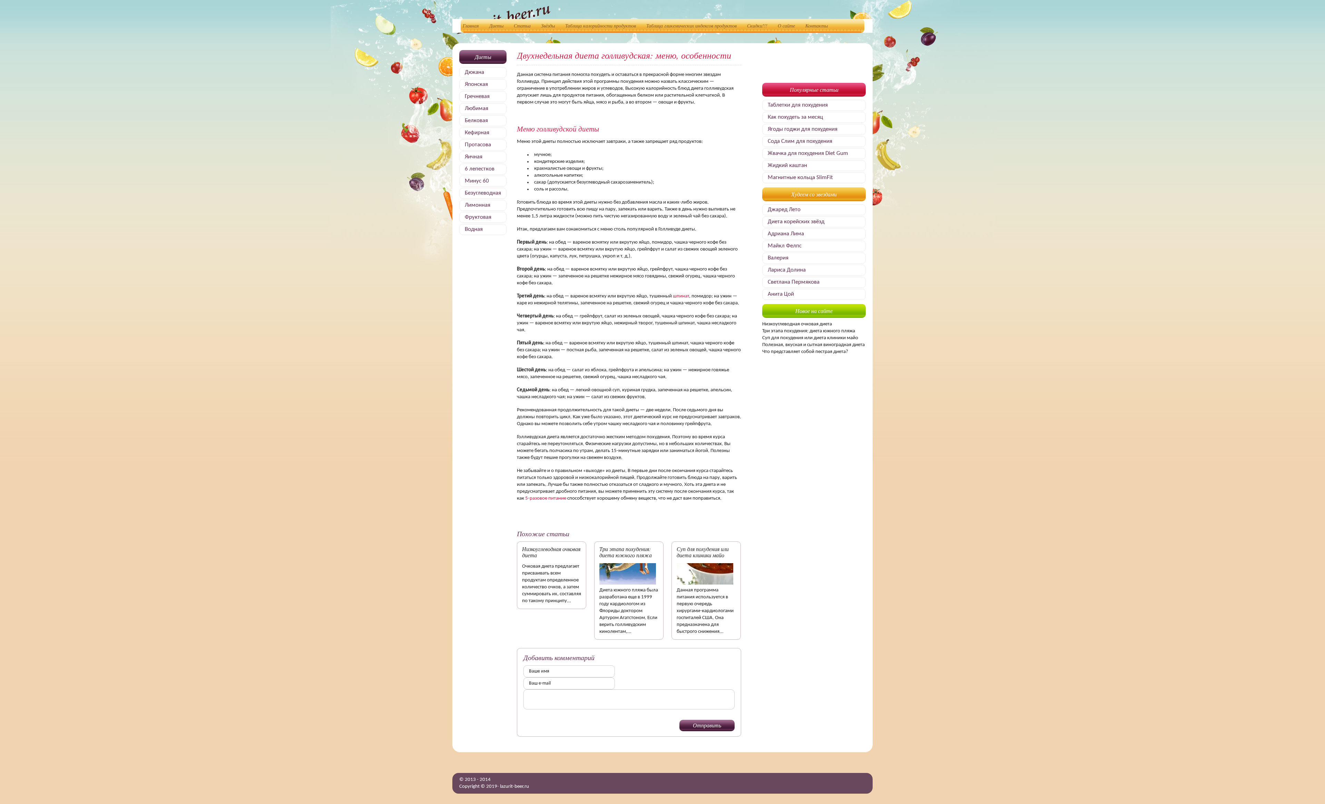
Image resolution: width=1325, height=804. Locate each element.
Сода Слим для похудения (800, 141)
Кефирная (477, 133)
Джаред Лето (784, 210)
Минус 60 (477, 181)
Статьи (522, 25)
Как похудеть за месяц (795, 117)
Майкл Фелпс (785, 246)
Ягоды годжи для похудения (802, 129)
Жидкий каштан (787, 165)
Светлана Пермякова (793, 282)
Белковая (476, 121)
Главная (471, 25)
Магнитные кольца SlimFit (800, 177)
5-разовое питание (545, 498)
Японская (476, 84)
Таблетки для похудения (798, 105)
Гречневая (477, 96)
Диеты (496, 25)
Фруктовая (478, 217)
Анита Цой (781, 294)
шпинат (681, 296)
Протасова (478, 145)
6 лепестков (479, 169)
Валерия (778, 258)
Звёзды (548, 25)
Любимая (476, 108)
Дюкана (474, 72)
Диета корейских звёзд (796, 222)
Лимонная (477, 205)
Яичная (473, 157)
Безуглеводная (483, 193)
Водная (474, 229)
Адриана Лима (786, 234)
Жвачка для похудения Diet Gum (808, 153)
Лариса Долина (787, 270)
